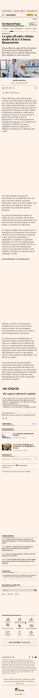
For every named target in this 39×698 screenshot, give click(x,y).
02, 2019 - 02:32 (22, 83)
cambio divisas (19, 628)
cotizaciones (8, 635)
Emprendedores (19, 28)
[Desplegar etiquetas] (36, 459)
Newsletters (31, 681)
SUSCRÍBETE (30, 15)
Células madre (6, 459)
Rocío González (19, 80)
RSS (27, 681)
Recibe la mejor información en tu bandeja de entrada (20, 415)
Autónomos (5, 28)
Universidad (5, 33)
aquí (29, 471)
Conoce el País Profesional (19, 642)
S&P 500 (16, 11)
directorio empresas (31, 628)
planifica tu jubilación (8, 628)
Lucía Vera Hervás (17, 450)
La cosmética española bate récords (23, 434)
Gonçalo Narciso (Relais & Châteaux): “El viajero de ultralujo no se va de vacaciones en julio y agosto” (19, 541)
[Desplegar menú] (3, 15)
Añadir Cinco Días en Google (12, 92)
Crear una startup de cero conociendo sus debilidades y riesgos (24, 446)
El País (34, 19)
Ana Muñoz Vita (17, 437)
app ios (19, 635)
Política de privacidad (9, 681)
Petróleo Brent (31, 11)
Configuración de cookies (29, 679)
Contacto (5, 679)
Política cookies (18, 679)
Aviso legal (11, 679)
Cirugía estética (15, 459)
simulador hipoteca (20, 621)
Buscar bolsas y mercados (11, 585)
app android (31, 635)
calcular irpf (7, 621)
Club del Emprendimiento (32, 24)
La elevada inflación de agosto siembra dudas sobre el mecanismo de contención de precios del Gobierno (19, 561)
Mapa (24, 681)
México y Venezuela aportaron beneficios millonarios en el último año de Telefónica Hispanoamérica (17, 548)
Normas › (34, 423)
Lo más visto (6, 571)
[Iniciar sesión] (36, 15)
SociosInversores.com (11, 122)
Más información (6, 467)
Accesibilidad (18, 681)
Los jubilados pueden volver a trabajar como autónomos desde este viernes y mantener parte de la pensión (19, 576)
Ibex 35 (5, 11)
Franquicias (28, 28)
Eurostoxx (10, 594)
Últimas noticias (8, 536)
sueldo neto (31, 621)
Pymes (11, 28)
